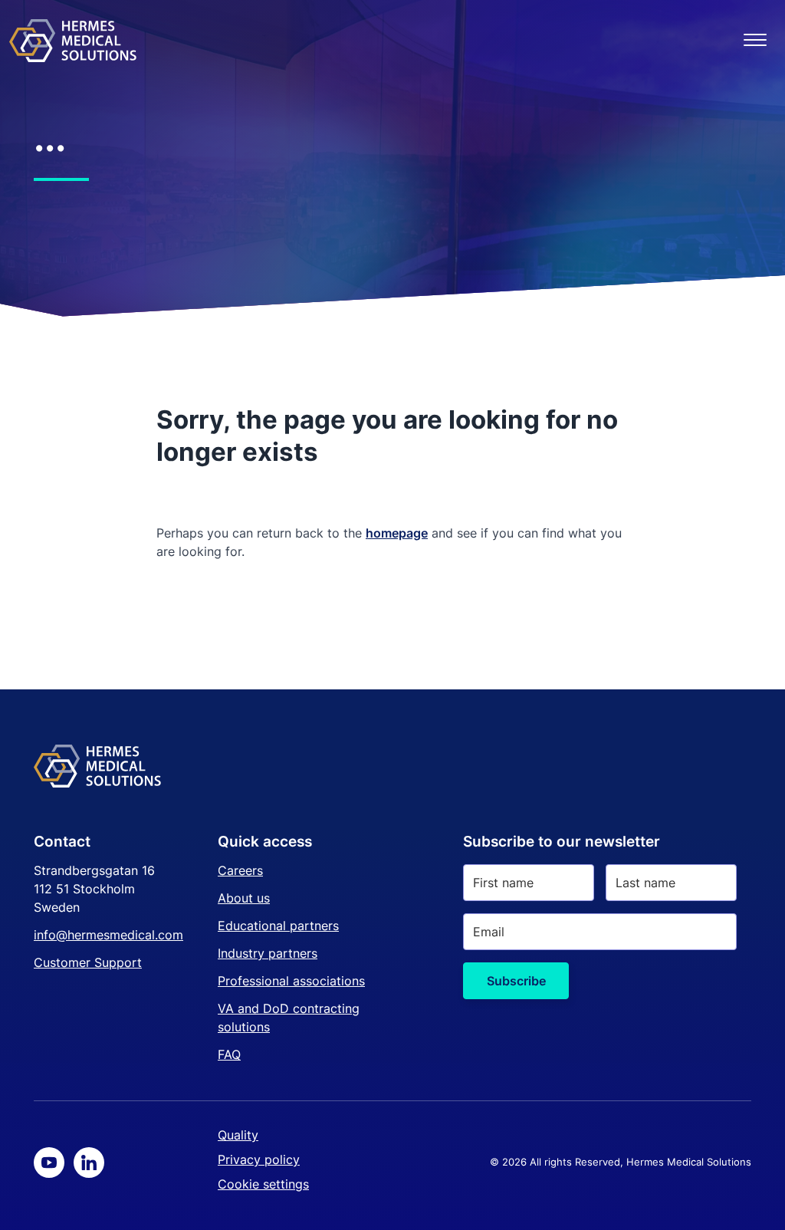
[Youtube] (49, 1162)
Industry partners (267, 953)
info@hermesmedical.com (108, 934)
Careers (240, 870)
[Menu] (755, 40)
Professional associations (291, 980)
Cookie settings (263, 1184)
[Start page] (72, 40)
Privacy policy (259, 1159)
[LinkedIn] (89, 1162)
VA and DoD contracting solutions (289, 1017)
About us (244, 898)
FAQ (229, 1054)
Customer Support (88, 962)
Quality (238, 1135)
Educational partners (278, 925)
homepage (397, 533)
